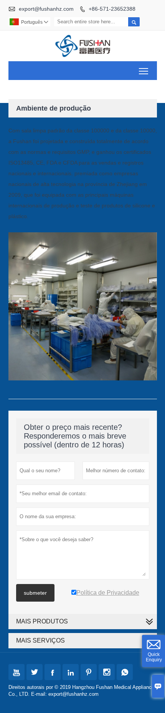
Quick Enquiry (154, 657)
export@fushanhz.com (46, 9)
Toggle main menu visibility (143, 70)
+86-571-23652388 (112, 9)
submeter (35, 593)
